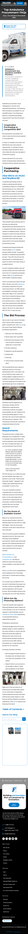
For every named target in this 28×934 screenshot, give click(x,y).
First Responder (7, 878)
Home (4, 15)
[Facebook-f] (3, 838)
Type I (4, 872)
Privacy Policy (9, 931)
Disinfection (6, 911)
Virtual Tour (6, 905)
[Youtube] (13, 838)
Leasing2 (5, 614)
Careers (5, 863)
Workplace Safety (7, 860)
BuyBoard (12, 178)
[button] (23, 709)
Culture (5, 857)
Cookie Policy (17, 932)
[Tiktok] (16, 838)
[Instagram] (6, 838)
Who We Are (6, 847)
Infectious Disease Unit (9, 884)
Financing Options (7, 902)
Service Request (7, 908)
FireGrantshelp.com (8, 557)
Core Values (6, 854)
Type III (5, 875)
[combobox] (12, 719)
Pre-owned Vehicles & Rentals (11, 890)
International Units (7, 887)
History (5, 850)
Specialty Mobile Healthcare (10, 881)
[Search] (24, 719)
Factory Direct (10, 27)
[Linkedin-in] (10, 838)
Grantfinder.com (7, 559)
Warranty (5, 899)
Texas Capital (13, 614)
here (11, 275)
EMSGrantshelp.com (8, 554)
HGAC (22, 175)
